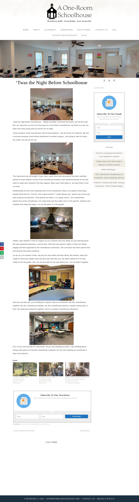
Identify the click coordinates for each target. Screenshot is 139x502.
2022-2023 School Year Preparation (24, 78)
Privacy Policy (106, 499)
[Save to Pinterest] (2, 248)
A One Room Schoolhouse (69, 12)
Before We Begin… (109, 170)
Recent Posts (43, 78)
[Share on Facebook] (2, 244)
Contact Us (88, 499)
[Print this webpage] (2, 257)
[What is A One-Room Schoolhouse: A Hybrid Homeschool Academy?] (77, 369)
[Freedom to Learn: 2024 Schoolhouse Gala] (51, 369)
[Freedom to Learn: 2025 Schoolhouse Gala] (25, 369)
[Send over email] (2, 253)
